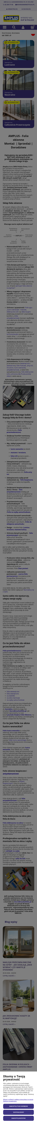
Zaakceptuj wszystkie (18, 1118)
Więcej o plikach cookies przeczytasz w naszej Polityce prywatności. (18, 1100)
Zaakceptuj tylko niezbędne (18, 1106)
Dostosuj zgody (18, 1112)
